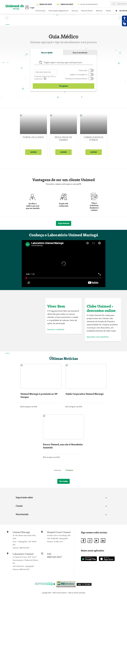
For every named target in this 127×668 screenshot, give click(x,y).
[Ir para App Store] (107, 558)
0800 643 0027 (45, 4)
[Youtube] (96, 540)
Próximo (69, 470)
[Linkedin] (103, 540)
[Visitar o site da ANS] (66, 583)
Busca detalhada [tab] (80, 52)
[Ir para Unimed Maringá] (14, 7)
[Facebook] (83, 540)
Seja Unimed (63, 223)
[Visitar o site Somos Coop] (44, 583)
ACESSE (33, 152)
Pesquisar (63, 86)
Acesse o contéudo (55, 329)
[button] (7, 17)
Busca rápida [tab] (46, 52)
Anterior (57, 470)
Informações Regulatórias (58, 11)
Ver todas (63, 481)
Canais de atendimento (89, 4)
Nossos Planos (87, 11)
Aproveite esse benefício (98, 337)
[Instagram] (90, 540)
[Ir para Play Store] (89, 558)
